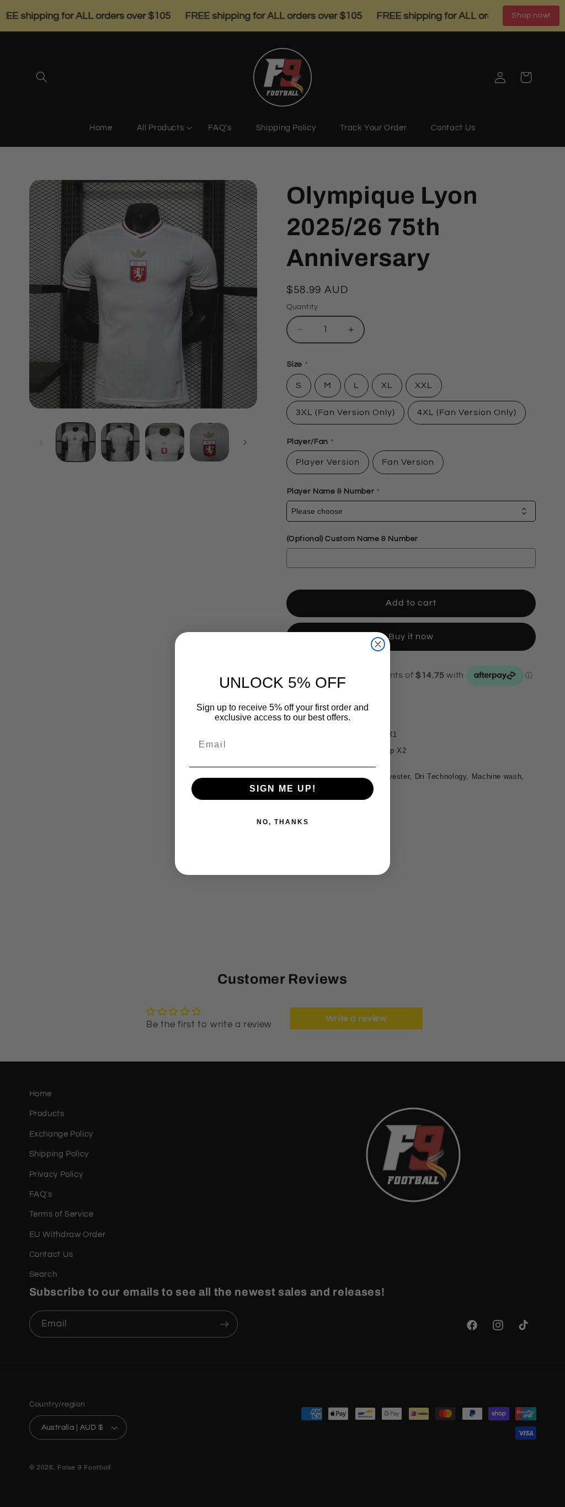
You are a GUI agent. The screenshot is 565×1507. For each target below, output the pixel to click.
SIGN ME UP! (282, 788)
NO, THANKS (283, 822)
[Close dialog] (378, 644)
